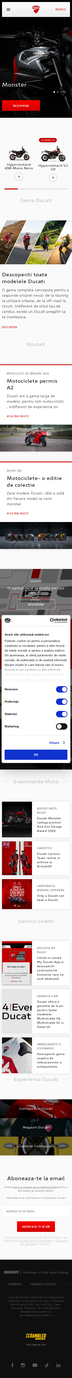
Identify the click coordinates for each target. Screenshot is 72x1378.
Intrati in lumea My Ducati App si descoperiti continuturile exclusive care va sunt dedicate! (50, 968)
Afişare (54, 742)
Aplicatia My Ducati (46, 950)
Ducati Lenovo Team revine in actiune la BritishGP (48, 860)
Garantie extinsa (43, 1284)
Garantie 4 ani (47, 996)
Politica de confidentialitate (32, 1240)
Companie (15, 1284)
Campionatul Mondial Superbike (51, 888)
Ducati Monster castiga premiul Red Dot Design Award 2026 (49, 824)
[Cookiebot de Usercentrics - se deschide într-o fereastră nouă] (50, 620)
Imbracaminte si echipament (49, 1046)
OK (36, 754)
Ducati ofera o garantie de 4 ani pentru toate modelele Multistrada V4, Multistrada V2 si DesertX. (50, 1014)
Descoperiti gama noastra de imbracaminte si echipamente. (51, 1060)
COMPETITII (44, 848)
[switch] (61, 701)
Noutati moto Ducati (47, 810)
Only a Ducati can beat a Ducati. (50, 898)
